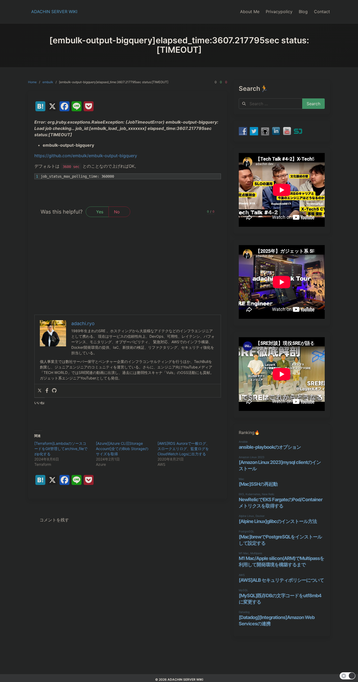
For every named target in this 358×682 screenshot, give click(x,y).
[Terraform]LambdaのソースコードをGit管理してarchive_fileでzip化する (61, 448)
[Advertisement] (127, 275)
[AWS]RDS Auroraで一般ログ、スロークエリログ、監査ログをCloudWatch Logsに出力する (184, 448)
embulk (47, 82)
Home (32, 82)
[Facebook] (47, 390)
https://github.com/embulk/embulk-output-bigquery (85, 155)
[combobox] (270, 103)
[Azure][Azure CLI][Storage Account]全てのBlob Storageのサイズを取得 (122, 448)
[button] (347, 675)
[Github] (54, 390)
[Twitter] (39, 390)
